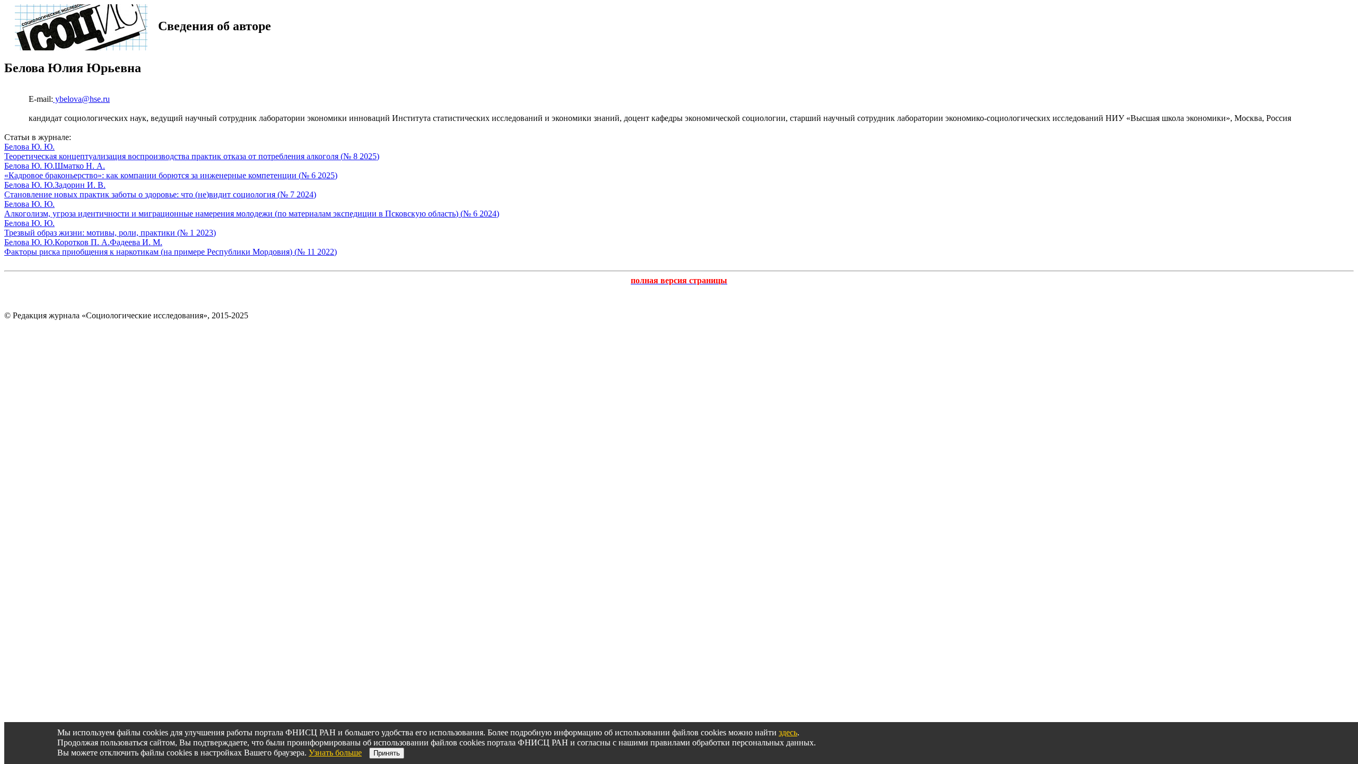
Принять (386, 753)
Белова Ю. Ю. (29, 146)
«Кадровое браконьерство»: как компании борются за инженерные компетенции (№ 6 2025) (170, 175)
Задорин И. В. (80, 184)
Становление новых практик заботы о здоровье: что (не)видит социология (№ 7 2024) (160, 194)
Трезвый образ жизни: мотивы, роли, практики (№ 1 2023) (110, 232)
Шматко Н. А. (80, 165)
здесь (788, 732)
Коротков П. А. (82, 242)
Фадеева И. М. (136, 242)
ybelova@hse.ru (81, 98)
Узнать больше (335, 752)
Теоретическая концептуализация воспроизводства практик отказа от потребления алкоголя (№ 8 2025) (191, 156)
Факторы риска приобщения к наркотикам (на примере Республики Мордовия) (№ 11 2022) (170, 251)
